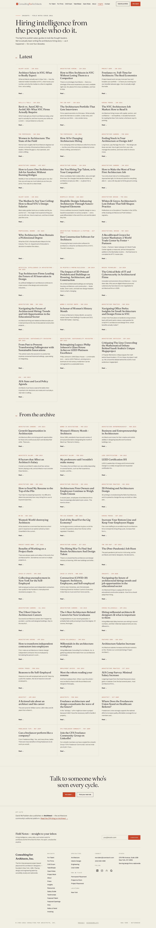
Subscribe (134, 837)
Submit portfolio (123, 4)
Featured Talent (52, 898)
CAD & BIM (75, 868)
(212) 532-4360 (100, 861)
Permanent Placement (78, 877)
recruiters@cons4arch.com (104, 857)
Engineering (75, 864)
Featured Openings (53, 901)
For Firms (60, 4)
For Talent (52, 4)
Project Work (51, 874)
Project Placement (77, 883)
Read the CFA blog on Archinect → (54, 818)
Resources (51, 888)
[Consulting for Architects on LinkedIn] (97, 870)
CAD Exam (68, 4)
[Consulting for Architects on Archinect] (106, 870)
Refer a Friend (52, 908)
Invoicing (50, 911)
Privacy (81, 923)
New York (74, 892)
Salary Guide (51, 891)
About (94, 4)
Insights (100, 4)
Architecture (75, 857)
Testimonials (51, 895)
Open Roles (87, 4)
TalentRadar (77, 4)
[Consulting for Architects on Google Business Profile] (111, 870)
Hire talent (135, 4)
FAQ (49, 905)
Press (49, 881)
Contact (107, 4)
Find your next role (85, 794)
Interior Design (76, 861)
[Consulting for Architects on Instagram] (102, 870)
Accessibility (92, 923)
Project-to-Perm (76, 880)
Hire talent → (69, 794)
